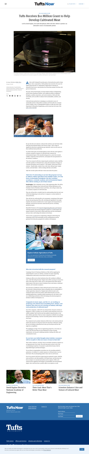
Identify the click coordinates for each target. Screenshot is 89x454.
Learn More (31, 260)
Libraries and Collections (35, 441)
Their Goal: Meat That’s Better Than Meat (42, 388)
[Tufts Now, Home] (44, 4)
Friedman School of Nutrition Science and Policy (14, 89)
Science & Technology (10, 88)
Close (82, 449)
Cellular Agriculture (44, 13)
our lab (35, 215)
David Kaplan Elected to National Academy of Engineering (16, 390)
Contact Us (44, 406)
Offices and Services (20, 441)
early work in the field (31, 107)
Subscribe (81, 3)
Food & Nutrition (17, 87)
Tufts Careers (10, 441)
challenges (30, 328)
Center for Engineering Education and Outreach (50, 208)
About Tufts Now (32, 406)
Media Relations (32, 408)
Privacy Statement (47, 450)
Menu (6, 4)
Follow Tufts (72, 3)
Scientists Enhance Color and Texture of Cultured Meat (70, 388)
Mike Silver (18, 82)
